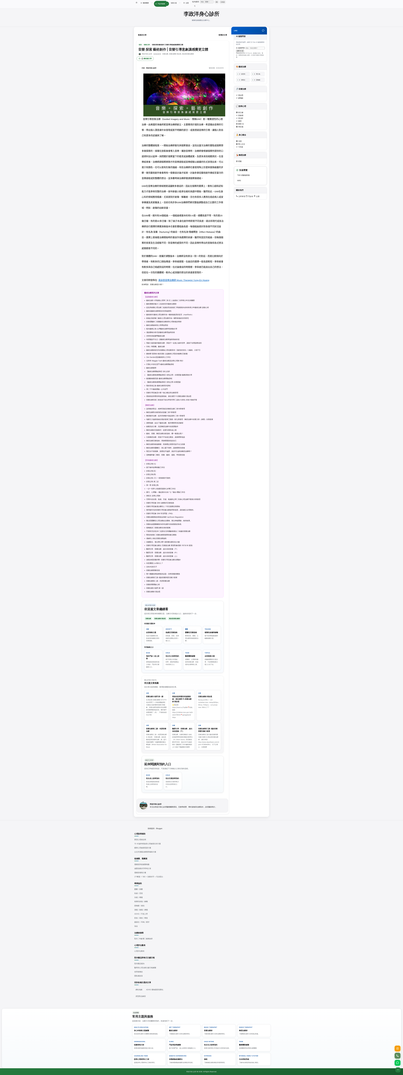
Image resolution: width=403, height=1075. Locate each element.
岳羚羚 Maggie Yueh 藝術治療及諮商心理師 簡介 (164, 361)
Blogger (159, 828)
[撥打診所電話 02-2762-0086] (397, 1056)
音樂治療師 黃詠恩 (175, 54)
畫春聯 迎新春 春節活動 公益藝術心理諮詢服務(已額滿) (167, 354)
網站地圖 (139, 990)
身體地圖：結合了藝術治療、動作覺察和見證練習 (164, 423)
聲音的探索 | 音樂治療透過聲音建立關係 (161, 535)
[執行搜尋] (195, 6)
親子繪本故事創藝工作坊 (155, 467)
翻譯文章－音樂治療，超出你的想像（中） (162, 552)
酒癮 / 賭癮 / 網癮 (141, 910)
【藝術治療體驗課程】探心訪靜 (158, 371)
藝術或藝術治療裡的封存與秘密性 (158, 311)
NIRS (239, 180)
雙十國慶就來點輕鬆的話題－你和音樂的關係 (163, 574)
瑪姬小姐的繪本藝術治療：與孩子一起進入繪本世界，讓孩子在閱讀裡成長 (174, 343)
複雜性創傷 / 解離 (141, 901)
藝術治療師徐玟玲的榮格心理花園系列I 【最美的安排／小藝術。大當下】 (173, 350)
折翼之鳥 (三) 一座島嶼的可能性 (158, 478)
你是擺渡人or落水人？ (154, 563)
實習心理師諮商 (140, 840)
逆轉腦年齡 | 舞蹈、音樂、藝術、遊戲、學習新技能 (165, 455)
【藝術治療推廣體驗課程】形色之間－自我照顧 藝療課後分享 (169, 375)
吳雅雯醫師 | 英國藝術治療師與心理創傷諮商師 (163, 322)
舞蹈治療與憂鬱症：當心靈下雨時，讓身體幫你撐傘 (165, 448)
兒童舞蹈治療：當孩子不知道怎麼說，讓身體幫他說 (165, 437)
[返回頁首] (397, 1069)
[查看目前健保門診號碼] (397, 1048)
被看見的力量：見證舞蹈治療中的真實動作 (162, 426)
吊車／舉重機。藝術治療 (155, 346)
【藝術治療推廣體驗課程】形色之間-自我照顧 (163, 382)
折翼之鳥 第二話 (152, 481)
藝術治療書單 (151, 368)
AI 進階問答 (240, 48)
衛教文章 (147, 44)
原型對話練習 (141, 996)
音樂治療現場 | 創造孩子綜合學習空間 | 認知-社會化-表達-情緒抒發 (171, 400)
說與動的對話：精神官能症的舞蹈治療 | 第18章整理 (165, 409)
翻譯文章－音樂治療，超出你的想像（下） (162, 549)
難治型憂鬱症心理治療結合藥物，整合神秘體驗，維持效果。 (169, 521)
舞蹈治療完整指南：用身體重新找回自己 (161, 441)
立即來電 (241, 196)
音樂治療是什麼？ (157, 284)
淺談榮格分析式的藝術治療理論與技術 (160, 332)
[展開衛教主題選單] (179, 3)
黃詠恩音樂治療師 (188, 54)
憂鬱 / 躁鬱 (138, 889)
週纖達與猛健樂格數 (141, 864)
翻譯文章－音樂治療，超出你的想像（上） (162, 556)
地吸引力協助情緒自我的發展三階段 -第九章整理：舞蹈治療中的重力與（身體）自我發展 (179, 419)
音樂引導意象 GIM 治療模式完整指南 (160, 503)
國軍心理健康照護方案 (142, 848)
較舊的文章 (223, 35)
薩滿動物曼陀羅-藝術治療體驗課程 (159, 378)
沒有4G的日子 (151, 567)
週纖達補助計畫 (140, 872)
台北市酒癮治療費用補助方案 (145, 852)
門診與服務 (161, 4)
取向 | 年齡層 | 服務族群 (143, 939)
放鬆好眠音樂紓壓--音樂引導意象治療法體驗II (163, 560)
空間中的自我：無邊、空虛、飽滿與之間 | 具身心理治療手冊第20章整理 (173, 499)
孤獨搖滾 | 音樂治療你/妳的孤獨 (158, 528)
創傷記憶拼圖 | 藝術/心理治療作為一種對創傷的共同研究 (167, 318)
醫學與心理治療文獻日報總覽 (145, 968)
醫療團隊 (146, 3)
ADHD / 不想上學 (141, 914)
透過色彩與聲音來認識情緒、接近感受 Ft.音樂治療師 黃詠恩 (168, 396)
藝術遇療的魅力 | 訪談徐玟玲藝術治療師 (161, 304)
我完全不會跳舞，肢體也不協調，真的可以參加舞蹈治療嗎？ (169, 451)
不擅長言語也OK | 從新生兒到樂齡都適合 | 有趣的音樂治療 (168, 531)
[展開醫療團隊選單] (152, 3)
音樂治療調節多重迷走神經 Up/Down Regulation (164, 517)
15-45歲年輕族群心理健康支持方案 (147, 844)
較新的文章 (142, 35)
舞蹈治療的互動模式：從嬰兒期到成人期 (161, 430)
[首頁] (136, 2)
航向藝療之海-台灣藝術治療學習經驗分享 (161, 329)
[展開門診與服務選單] (167, 3)
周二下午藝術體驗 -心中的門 (157, 389)
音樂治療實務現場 (153, 570)
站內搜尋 (195, 2)
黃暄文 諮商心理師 (153, 496)
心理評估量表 (139, 951)
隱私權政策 (138, 976)
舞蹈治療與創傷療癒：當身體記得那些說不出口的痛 (165, 444)
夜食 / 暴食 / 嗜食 (141, 918)
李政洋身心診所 (201, 14)
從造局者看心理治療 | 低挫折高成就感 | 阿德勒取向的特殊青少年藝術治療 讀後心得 (177, 307)
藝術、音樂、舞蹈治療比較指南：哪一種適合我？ (164, 433)
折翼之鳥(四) (151, 474)
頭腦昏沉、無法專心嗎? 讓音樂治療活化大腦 (163, 542)
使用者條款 (138, 972)
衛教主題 (174, 3)
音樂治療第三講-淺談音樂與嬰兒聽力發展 (161, 577)
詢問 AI (239, 51)
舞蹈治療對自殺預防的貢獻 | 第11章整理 (161, 412)
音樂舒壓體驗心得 (153, 584)
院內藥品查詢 (139, 963)
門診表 (250, 196)
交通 (187, 3)
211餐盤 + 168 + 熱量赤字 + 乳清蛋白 (148, 877)
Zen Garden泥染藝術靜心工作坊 (158, 357)
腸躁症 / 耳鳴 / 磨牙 (141, 922)
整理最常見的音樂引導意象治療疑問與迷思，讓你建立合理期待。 (170, 510)
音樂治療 (165, 54)
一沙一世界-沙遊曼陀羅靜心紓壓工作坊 (161, 489)
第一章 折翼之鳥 (152, 485)
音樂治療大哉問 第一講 (155, 588)
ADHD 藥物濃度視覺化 (154, 990)
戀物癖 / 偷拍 (139, 906)
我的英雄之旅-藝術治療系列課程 (158, 386)
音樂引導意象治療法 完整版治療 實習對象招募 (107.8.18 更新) (169, 545)
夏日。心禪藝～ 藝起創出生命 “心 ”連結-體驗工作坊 (165, 492)
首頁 (140, 44)
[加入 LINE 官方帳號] (397, 1063)
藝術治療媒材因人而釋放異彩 (157, 325)
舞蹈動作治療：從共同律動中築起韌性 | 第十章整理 (165, 416)
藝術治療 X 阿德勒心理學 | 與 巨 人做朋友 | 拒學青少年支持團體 (170, 300)
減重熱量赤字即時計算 (142, 868)
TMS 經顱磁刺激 (243, 175)
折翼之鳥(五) (151, 471)
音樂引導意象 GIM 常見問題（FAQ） (160, 513)
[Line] (263, 30)
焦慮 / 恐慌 (138, 893)
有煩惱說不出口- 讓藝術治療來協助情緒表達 (162, 339)
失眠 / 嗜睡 (138, 897)
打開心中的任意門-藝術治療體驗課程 (160, 364)
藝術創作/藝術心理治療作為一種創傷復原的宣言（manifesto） (169, 315)
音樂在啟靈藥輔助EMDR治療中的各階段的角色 (163, 524)
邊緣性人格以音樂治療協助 (156, 538)
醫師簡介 (212, 807)
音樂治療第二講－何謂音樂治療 (158, 581)
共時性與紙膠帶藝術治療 (155, 336)
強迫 (136, 926)
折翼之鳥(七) (151, 464)
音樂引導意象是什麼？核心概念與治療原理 (162, 393)
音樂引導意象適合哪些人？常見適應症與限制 (163, 506)
